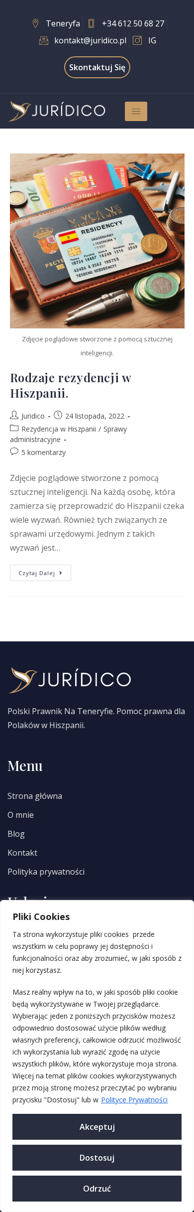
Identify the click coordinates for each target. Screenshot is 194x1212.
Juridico (33, 416)
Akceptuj (97, 1126)
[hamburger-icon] (136, 111)
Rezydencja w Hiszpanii (58, 429)
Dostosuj (97, 1157)
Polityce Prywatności (134, 1099)
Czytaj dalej (44, 571)
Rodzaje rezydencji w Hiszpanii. (70, 385)
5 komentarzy (43, 452)
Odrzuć (97, 1188)
